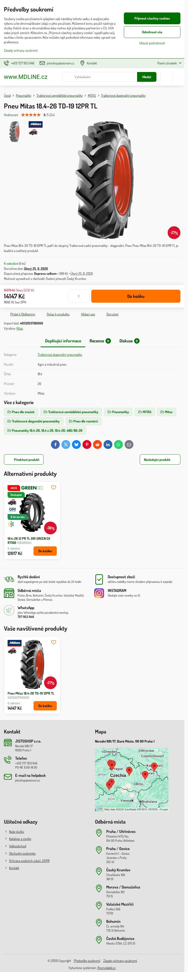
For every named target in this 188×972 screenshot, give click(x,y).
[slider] (31, 115)
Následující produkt (157, 459)
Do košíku (135, 296)
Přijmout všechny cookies (152, 18)
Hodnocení (11, 115)
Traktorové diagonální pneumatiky (60, 354)
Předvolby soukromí (87, 961)
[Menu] (178, 77)
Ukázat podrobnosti (152, 43)
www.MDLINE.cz (25, 77)
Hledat (146, 77)
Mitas (19, 328)
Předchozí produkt (26, 459)
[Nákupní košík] (166, 77)
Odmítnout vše (152, 32)
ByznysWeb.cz (107, 968)
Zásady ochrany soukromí (120, 961)
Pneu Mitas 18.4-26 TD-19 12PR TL (31, 693)
